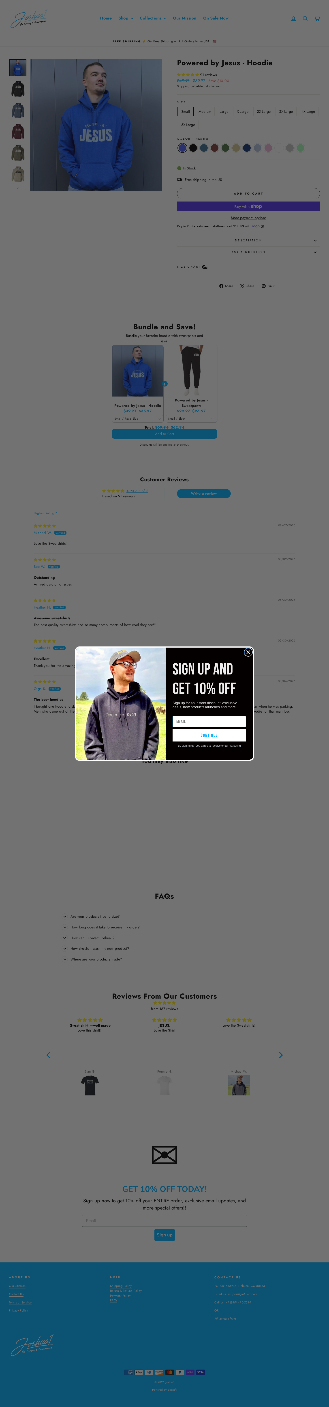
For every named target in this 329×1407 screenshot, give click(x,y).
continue (209, 735)
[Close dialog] (248, 652)
